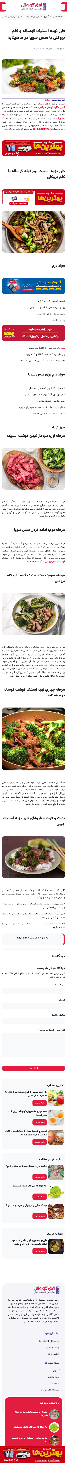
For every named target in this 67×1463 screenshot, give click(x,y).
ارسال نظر (33, 1068)
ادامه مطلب (40, 1103)
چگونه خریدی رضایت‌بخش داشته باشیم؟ (26, 1166)
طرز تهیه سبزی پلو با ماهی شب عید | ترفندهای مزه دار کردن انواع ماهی (29, 1242)
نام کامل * (60, 985)
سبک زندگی (53, 1377)
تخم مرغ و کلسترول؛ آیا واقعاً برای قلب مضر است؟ (27, 1113)
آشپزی (46, 16)
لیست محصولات (51, 1348)
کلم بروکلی (50, 562)
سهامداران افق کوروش (48, 1341)
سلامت (55, 1383)
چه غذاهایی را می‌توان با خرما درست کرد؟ (26, 1205)
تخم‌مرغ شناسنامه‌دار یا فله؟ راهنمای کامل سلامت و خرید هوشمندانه (26, 1133)
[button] (3, 49)
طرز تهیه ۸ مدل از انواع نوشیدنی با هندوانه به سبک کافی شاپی (26, 1094)
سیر (63, 348)
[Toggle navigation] (61, 7)
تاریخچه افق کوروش (49, 1390)
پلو (9, 904)
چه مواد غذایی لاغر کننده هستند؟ (30, 1186)
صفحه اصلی (58, 16)
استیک (16, 502)
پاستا (60, 907)
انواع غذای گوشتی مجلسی (51, 107)
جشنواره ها (53, 1354)
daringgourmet (41, 129)
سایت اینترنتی (58, 1015)
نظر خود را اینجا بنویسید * (51, 1030)
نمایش (46, 100)
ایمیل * (61, 1000)
